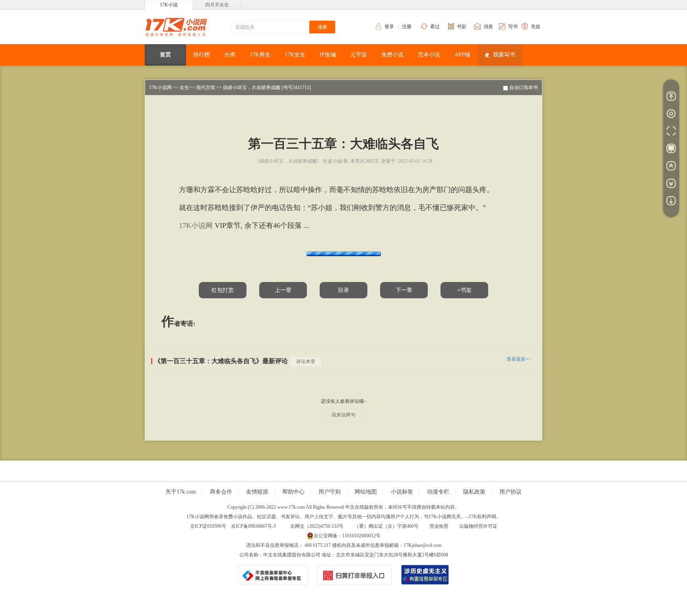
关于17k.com (180, 492)
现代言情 (205, 87)
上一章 (283, 290)
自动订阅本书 (523, 87)
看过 (435, 26)
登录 (389, 26)
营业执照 (438, 526)
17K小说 (169, 5)
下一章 (404, 290)
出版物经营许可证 (478, 526)
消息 (488, 26)
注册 (406, 26)
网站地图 (366, 492)
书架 (461, 26)
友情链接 (257, 492)
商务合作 (221, 492)
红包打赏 (223, 290)
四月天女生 (217, 5)
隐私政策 (474, 492)
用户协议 (510, 492)
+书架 (464, 290)
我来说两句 (343, 415)
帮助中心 (293, 492)
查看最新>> (519, 359)
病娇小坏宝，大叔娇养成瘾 (251, 87)
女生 (184, 87)
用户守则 (329, 492)
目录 (343, 290)
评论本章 (305, 361)
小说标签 (402, 492)
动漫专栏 (438, 492)
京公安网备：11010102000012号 (347, 536)
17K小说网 (160, 87)
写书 (513, 26)
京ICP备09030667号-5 (253, 526)
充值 (535, 26)
